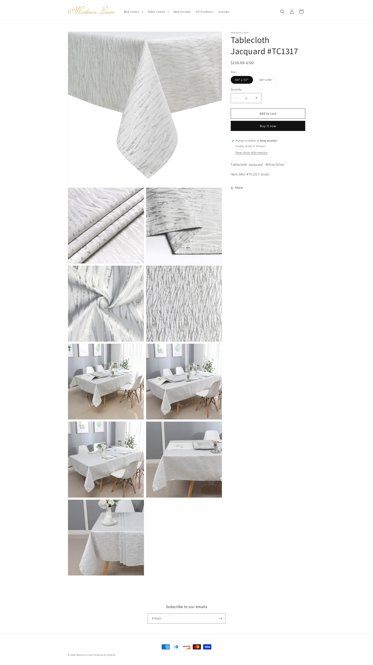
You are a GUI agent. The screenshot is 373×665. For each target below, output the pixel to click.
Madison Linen (85, 654)
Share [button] (239, 187)
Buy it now (268, 126)
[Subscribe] (220, 618)
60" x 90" (268, 81)
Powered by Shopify (104, 654)
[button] (133, 11)
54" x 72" (241, 80)
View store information (251, 152)
